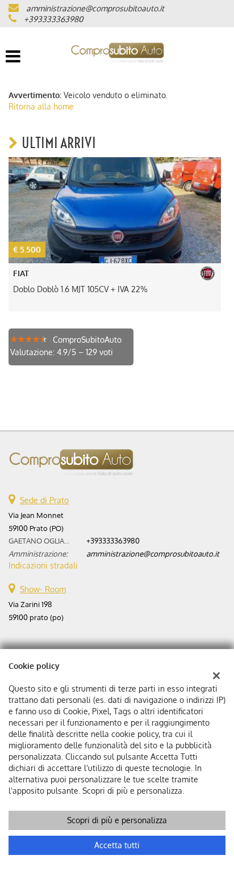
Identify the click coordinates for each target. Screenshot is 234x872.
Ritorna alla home (41, 106)
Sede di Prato (44, 500)
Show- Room (43, 589)
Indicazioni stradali (43, 565)
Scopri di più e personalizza (117, 820)
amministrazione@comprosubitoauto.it (95, 8)
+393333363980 (53, 19)
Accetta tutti (117, 845)
